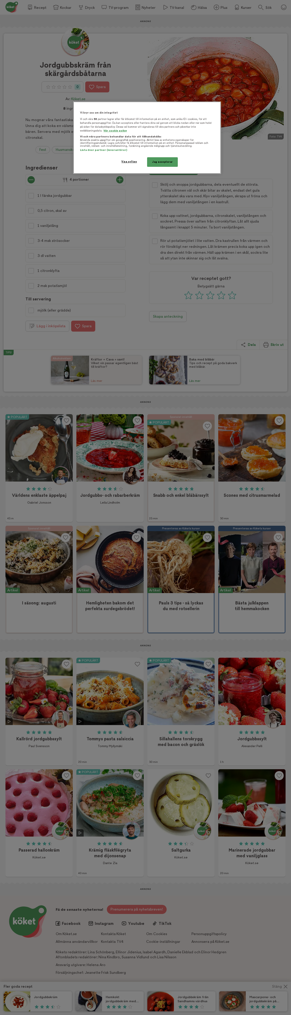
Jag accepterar (162, 161)
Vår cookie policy (115, 130)
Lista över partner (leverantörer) (103, 150)
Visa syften (129, 161)
